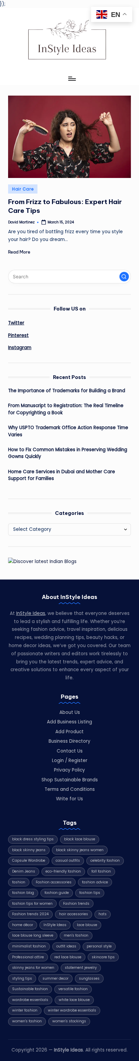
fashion (18, 882)
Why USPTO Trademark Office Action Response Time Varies (68, 431)
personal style (99, 946)
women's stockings (69, 1021)
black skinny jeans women (80, 850)
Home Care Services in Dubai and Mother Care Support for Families (61, 475)
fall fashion (101, 871)
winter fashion (24, 1010)
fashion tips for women (32, 903)
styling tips (22, 978)
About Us (69, 712)
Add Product (69, 731)
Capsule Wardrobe (28, 860)
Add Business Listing (69, 722)
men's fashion (76, 935)
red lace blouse (67, 957)
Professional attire (28, 957)
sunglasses (89, 978)
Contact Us (70, 751)
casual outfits (68, 860)
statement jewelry (81, 967)
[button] (124, 276)
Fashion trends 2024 (30, 914)
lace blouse (87, 924)
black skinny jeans (29, 850)
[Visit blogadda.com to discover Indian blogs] (42, 561)
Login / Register (69, 760)
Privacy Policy (69, 770)
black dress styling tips (33, 839)
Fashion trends (76, 903)
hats (103, 914)
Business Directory (69, 741)
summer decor (55, 978)
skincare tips (103, 957)
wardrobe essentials (30, 999)
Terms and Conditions (70, 789)
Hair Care (22, 189)
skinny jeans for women (33, 967)
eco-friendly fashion (63, 871)
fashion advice (95, 882)
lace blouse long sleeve (32, 935)
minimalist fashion (29, 946)
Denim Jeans (23, 871)
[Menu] (71, 79)
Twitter (16, 323)
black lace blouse (79, 839)
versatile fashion (73, 989)
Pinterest (18, 335)
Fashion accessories (54, 882)
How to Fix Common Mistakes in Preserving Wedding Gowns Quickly (67, 453)
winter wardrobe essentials (72, 1010)
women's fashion (27, 1021)
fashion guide (57, 892)
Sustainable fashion (30, 989)
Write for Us (69, 799)
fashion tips (89, 892)
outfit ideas (66, 946)
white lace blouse (74, 999)
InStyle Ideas (30, 613)
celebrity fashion (105, 860)
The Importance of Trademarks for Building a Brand (66, 390)
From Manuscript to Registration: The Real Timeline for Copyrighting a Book (65, 409)
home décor (22, 924)
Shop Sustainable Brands (69, 780)
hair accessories (73, 914)
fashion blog (23, 892)
